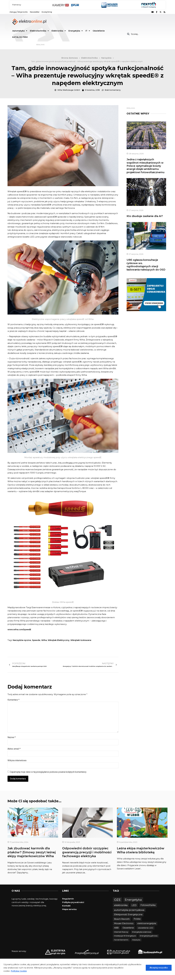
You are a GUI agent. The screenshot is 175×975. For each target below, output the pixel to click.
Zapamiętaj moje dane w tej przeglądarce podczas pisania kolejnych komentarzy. (48, 772)
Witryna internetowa (17, 760)
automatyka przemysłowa (129, 910)
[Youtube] (153, 12)
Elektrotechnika (38, 31)
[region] (87, 967)
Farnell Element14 (121, 940)
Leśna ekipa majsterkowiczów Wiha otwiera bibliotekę (140, 850)
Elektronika (57, 31)
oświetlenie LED (145, 928)
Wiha (44, 640)
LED (134, 905)
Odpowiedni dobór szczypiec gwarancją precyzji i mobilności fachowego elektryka (87, 852)
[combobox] (145, 34)
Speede (36, 640)
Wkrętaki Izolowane (80, 640)
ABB (116, 928)
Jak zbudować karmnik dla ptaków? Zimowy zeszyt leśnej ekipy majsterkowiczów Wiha (32, 852)
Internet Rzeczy (121, 932)
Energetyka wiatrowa (141, 932)
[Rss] (164, 12)
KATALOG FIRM (20, 37)
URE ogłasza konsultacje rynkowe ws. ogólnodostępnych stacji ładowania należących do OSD (146, 264)
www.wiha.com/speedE (19, 629)
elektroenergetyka (146, 923)
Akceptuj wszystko (159, 967)
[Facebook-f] (157, 12)
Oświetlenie (99, 31)
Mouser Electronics (123, 923)
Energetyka (74, 31)
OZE (117, 900)
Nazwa (12, 737)
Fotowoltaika (148, 905)
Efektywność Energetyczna (128, 914)
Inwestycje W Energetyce (125, 936)
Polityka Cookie (19, 971)
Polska (137, 919)
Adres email (14, 749)
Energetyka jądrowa (148, 936)
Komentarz (13, 700)
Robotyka (136, 940)
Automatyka (18, 31)
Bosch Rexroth (122, 919)
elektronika (121, 905)
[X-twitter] (160, 12)
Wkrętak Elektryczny (58, 640)
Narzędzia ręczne (22, 640)
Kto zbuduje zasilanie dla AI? (145, 216)
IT (86, 31)
